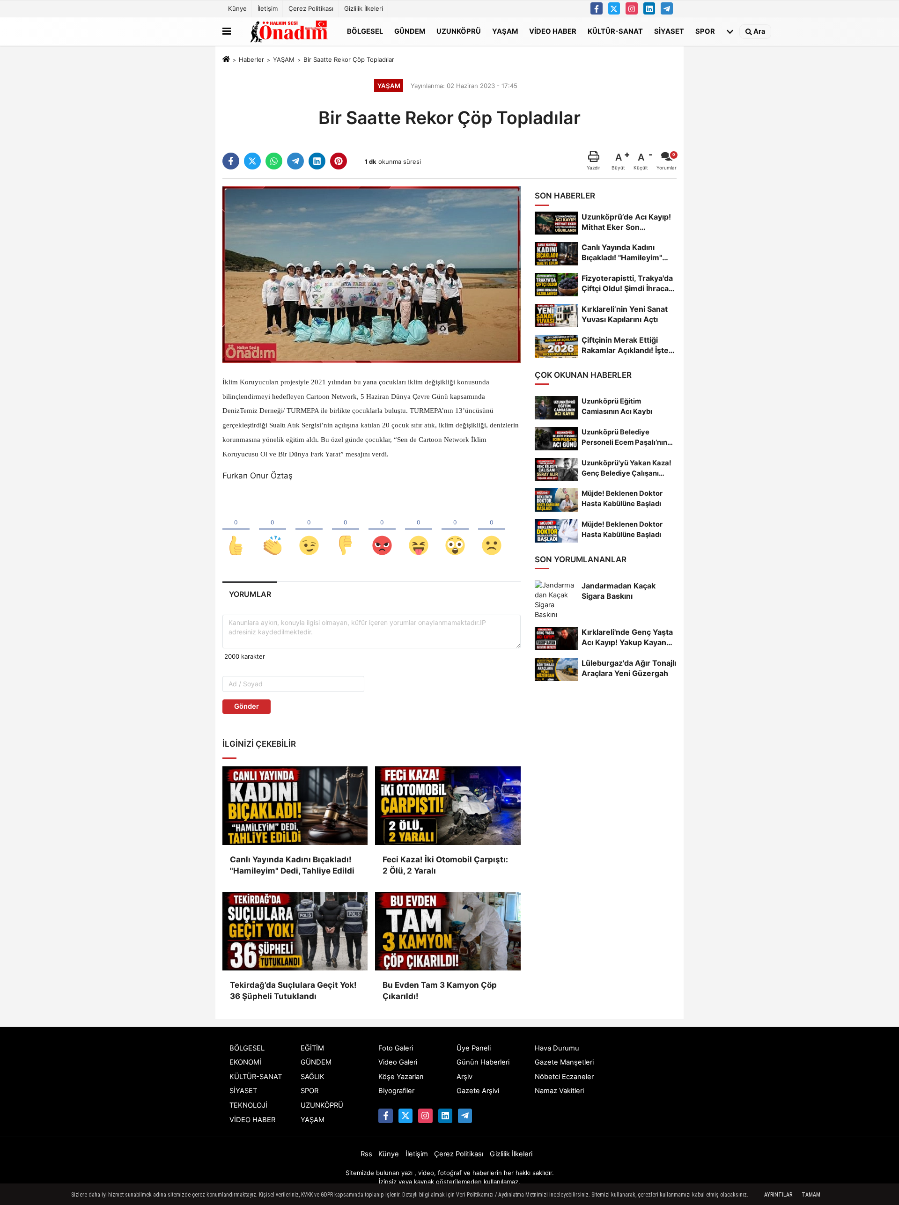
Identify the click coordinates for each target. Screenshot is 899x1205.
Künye (237, 8)
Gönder (246, 706)
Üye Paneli (474, 1048)
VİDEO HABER (552, 31)
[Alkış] (272, 529)
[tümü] (730, 31)
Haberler (251, 59)
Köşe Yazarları (400, 1077)
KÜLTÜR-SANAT (615, 31)
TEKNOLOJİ (248, 1105)
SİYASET (669, 31)
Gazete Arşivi (478, 1091)
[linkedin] (317, 161)
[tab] (249, 594)
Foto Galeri (395, 1048)
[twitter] (252, 161)
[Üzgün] (491, 529)
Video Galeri (397, 1062)
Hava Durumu (557, 1048)
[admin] (667, 8)
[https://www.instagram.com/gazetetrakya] (632, 8)
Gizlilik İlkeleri (363, 8)
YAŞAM (505, 31)
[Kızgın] (382, 529)
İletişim (268, 8)
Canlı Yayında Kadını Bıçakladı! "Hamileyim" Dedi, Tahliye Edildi (292, 865)
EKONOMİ (245, 1062)
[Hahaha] (418, 529)
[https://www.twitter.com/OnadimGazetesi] (614, 8)
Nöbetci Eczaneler (564, 1077)
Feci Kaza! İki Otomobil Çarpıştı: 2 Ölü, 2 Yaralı (445, 865)
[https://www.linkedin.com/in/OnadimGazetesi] (649, 8)
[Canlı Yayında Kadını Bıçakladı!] (295, 805)
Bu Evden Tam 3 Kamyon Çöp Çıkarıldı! (440, 990)
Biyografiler (396, 1091)
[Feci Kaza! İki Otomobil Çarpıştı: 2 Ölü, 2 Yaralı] (447, 805)
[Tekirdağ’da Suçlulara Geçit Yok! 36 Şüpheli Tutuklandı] (295, 931)
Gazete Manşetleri (564, 1062)
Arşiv (464, 1077)
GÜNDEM (409, 31)
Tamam (811, 1194)
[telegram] (295, 161)
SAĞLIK (312, 1077)
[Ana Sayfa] (226, 60)
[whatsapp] (273, 161)
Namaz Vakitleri (559, 1091)
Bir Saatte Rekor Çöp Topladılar (348, 59)
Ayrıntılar (778, 1194)
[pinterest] (338, 161)
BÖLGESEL (365, 31)
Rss (366, 1154)
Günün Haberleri (483, 1062)
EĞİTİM (312, 1048)
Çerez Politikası (310, 8)
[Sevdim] (309, 529)
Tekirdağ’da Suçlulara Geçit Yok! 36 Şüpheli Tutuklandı (293, 990)
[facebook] (230, 161)
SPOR (705, 31)
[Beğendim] (236, 529)
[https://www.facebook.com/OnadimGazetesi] (596, 8)
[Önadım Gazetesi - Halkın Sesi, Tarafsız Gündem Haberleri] (287, 31)
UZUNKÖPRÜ (458, 31)
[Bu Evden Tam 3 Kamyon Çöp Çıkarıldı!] (447, 931)
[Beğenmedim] (345, 529)
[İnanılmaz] (455, 529)
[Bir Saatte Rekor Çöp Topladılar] (371, 274)
